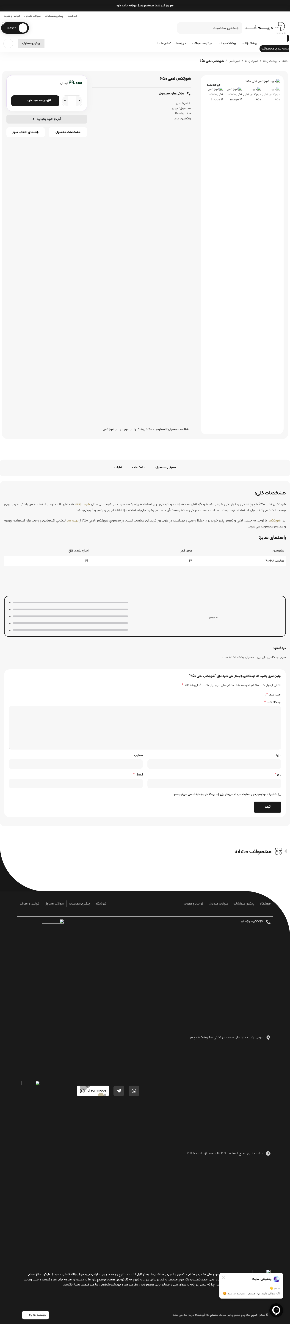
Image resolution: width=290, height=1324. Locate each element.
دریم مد (73, 520)
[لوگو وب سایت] (281, 28)
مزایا (278, 755)
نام (278, 774)
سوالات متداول (218, 903)
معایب (138, 755)
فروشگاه (265, 903)
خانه (285, 61)
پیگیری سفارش (31, 43)
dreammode (97, 1090)
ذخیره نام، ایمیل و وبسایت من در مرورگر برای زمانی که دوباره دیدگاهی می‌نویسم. (224, 794)
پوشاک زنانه (270, 61)
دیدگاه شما (272, 702)
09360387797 (252, 921)
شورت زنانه (251, 61)
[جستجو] (182, 28)
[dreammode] (82, 1090)
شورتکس (234, 61)
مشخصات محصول (67, 132)
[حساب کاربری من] (8, 43)
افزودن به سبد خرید (38, 100)
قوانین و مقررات (193, 903)
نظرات (118, 467)
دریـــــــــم (259, 28)
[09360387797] (268, 922)
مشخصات (138, 467)
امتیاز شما (273, 694)
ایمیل (138, 774)
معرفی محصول (165, 467)
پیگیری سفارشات (243, 903)
